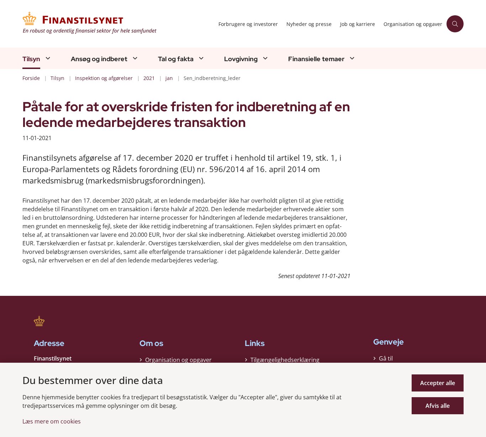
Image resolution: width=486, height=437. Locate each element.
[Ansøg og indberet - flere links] (134, 58)
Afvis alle (438, 406)
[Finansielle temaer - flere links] (351, 58)
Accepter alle (437, 383)
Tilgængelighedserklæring (284, 360)
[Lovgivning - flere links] (264, 58)
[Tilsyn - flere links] (47, 58)
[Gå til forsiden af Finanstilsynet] (118, 23)
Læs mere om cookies (51, 421)
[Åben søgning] (455, 23)
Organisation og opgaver (178, 360)
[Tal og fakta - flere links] (200, 58)
